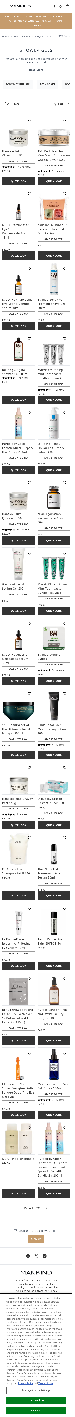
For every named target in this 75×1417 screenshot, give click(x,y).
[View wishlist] (60, 6)
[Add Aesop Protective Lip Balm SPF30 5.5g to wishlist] (65, 908)
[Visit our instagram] (44, 1256)
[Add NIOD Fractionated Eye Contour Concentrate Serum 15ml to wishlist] (29, 194)
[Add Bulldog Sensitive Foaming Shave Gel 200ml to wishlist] (65, 268)
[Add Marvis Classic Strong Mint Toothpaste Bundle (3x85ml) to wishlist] (65, 553)
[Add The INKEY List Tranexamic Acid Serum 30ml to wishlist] (65, 838)
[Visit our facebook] (28, 1256)
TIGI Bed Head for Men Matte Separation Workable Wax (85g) (54, 155)
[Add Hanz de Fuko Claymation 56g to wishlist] (29, 120)
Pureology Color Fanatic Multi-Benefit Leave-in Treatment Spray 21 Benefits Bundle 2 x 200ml (53, 1167)
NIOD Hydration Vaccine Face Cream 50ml (52, 518)
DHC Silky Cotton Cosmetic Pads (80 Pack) (51, 803)
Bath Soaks (47, 84)
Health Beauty (21, 36)
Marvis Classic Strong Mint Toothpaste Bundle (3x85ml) (53, 588)
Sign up (36, 1239)
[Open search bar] (53, 6)
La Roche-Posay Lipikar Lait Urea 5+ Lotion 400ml (52, 448)
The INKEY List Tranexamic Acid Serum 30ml (49, 873)
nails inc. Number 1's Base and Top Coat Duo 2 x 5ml (53, 229)
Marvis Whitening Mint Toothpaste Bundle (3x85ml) (50, 374)
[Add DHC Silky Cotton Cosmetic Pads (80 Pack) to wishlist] (65, 767)
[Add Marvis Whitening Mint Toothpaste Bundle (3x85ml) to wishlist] (65, 338)
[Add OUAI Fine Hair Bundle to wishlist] (29, 1127)
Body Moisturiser (18, 84)
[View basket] (67, 6)
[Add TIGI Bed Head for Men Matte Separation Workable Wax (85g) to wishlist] (65, 120)
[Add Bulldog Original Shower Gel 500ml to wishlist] (29, 338)
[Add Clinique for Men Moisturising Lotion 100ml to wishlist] (65, 693)
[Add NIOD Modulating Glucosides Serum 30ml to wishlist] (29, 623)
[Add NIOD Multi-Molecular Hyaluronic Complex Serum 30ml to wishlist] (29, 268)
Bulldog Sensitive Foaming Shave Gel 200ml (51, 304)
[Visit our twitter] (36, 1256)
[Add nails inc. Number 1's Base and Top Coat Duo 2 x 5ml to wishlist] (65, 194)
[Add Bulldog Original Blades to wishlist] (65, 623)
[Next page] (46, 1208)
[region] (36, 1355)
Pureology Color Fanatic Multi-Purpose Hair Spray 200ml (18, 448)
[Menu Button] (3, 6)
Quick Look (18, 181)
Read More (36, 69)
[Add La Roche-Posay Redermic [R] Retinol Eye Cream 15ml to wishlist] (29, 908)
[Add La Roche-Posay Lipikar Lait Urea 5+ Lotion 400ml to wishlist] (65, 412)
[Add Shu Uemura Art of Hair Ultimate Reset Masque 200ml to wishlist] (29, 693)
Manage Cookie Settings (36, 1390)
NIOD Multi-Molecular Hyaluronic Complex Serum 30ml (18, 304)
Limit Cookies (36, 1400)
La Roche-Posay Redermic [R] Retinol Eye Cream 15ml (17, 943)
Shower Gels (36, 50)
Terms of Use (45, 1383)
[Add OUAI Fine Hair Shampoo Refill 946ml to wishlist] (29, 838)
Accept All (36, 1410)
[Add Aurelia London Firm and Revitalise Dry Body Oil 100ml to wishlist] (65, 978)
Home (5, 36)
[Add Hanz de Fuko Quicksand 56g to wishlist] (29, 483)
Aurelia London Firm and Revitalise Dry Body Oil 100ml (52, 1014)
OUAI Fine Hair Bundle (18, 1159)
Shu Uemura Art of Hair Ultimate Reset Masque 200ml (16, 729)
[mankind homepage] (20, 6)
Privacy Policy (25, 1383)
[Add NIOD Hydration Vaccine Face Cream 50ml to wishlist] (65, 483)
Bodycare (39, 36)
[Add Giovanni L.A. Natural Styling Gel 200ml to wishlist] (29, 553)
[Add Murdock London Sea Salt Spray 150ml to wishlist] (65, 1053)
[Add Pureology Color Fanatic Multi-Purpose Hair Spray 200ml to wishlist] (29, 412)
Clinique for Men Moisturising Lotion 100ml (52, 729)
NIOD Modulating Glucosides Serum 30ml (15, 659)
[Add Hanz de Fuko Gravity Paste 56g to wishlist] (29, 767)
